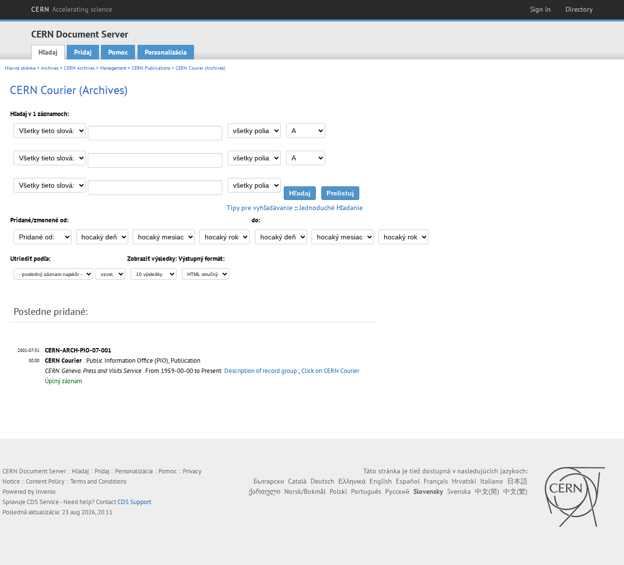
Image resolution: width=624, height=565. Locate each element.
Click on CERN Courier (330, 371)
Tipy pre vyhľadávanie (259, 207)
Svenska (459, 491)
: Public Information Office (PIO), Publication (122, 360)
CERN (71, 9)
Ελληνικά (352, 481)
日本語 (517, 481)
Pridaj (83, 52)
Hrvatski (464, 481)
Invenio (46, 491)
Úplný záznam (63, 381)
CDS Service (43, 502)
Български (269, 481)
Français (436, 481)
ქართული (264, 491)
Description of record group (260, 371)
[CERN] (574, 496)
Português (366, 491)
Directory (579, 9)
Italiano (491, 481)
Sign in (540, 9)
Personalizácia (166, 52)
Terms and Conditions (98, 481)
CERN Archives (79, 68)
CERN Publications (151, 68)
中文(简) (487, 491)
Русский (397, 491)
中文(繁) (515, 491)
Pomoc (118, 52)
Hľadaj (48, 52)
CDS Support (134, 502)
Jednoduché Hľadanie (331, 207)
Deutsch (322, 481)
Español (408, 481)
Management (113, 68)
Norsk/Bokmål (305, 491)
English (381, 481)
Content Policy (45, 481)
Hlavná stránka (20, 68)
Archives (49, 68)
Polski (338, 491)
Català (297, 481)
